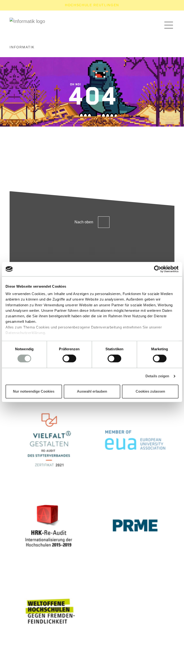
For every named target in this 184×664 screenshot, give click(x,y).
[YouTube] (112, 251)
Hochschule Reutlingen (92, 5)
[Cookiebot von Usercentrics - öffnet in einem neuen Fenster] (157, 269)
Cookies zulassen (150, 391)
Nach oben (84, 222)
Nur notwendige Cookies (33, 391)
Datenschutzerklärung (25, 333)
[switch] (69, 358)
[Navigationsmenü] (168, 24)
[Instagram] (51, 251)
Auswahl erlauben (92, 391)
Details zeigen (157, 376)
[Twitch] (92, 251)
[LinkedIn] (71, 251)
